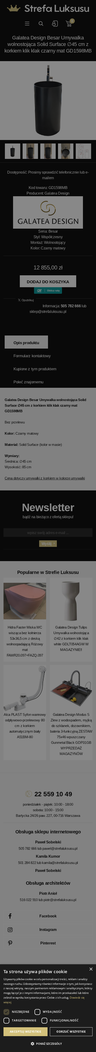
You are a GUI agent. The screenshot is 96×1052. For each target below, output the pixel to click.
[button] (48, 1044)
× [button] (91, 969)
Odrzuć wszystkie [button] (71, 1032)
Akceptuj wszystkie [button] (25, 1032)
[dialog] (48, 526)
